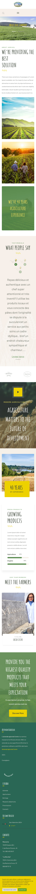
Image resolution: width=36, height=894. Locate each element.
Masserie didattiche (9, 802)
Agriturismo (7, 794)
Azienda (5, 790)
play (18, 392)
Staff (13, 825)
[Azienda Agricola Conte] (18, 4)
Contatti (5, 809)
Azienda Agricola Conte (9, 749)
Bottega (5, 798)
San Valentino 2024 (15, 822)
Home (14, 31)
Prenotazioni (7, 805)
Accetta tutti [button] (22, 889)
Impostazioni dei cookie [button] (9, 889)
